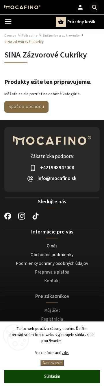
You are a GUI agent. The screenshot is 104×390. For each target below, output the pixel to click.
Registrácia (52, 319)
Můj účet (52, 310)
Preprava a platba (52, 272)
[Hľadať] (94, 7)
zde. (65, 352)
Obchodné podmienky (52, 254)
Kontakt (52, 281)
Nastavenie (52, 363)
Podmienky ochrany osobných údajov (52, 263)
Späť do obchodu (26, 106)
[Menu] (8, 21)
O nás (52, 246)
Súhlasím (52, 376)
